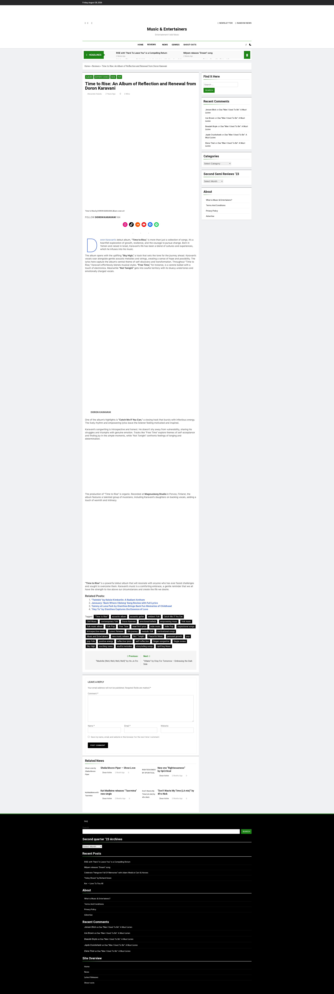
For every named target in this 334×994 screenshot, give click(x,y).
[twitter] (88, 23)
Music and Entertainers (97, 636)
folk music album (94, 626)
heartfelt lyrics (139, 626)
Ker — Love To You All (93, 883)
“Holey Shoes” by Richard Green (97, 878)
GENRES (176, 45)
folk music (186, 621)
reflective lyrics (124, 641)
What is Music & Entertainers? (219, 200)
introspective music (96, 631)
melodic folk (147, 631)
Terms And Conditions (215, 205)
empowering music (168, 621)
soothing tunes (106, 646)
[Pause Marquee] (247, 55)
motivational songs (166, 631)
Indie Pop (169, 626)
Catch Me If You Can (173, 616)
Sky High (91, 646)
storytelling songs (144, 646)
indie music (155, 626)
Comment (93, 693)
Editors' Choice (102, 77)
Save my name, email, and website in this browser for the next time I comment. (125, 737)
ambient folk (154, 616)
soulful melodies (124, 646)
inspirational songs (186, 626)
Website (164, 726)
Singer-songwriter (161, 641)
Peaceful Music (155, 636)
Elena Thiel (210, 143)
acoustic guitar (137, 616)
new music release (120, 636)
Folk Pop (111, 626)
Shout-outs (89, 983)
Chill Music (92, 621)
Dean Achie (107, 772)
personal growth (174, 636)
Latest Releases (91, 977)
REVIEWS (151, 44)
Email (127, 726)
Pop (119, 77)
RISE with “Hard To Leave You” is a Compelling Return (141, 53)
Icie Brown (209, 118)
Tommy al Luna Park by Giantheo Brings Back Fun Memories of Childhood (131, 606)
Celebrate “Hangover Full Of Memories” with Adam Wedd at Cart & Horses (116, 873)
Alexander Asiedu (94, 94)
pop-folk (91, 641)
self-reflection (142, 641)
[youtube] (92, 23)
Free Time (123, 626)
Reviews (96, 66)
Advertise (210, 216)
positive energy (106, 641)
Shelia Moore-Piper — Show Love (118, 768)
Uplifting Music (164, 646)
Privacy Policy (212, 211)
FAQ (86, 821)
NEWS (165, 45)
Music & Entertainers (167, 29)
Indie (113, 77)
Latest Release (116, 631)
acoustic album (119, 616)
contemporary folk (109, 621)
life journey (133, 631)
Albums (89, 77)
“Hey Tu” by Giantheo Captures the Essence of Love (119, 609)
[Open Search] (246, 45)
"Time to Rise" (101, 616)
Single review (180, 641)
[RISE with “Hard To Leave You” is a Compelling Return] (109, 56)
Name (91, 726)
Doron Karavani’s (108, 239)
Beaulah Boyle (211, 126)
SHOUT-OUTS (189, 45)
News (86, 972)
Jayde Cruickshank (213, 135)
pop (188, 636)
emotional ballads (148, 621)
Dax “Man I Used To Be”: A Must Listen (115, 927)
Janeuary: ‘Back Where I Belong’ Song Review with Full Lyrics (124, 603)
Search (85, 827)
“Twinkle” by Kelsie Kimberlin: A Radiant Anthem (118, 600)
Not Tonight (138, 636)
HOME (140, 45)
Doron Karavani (129, 621)
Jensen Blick (210, 110)
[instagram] (85, 23)
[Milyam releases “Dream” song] (176, 56)
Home (87, 66)
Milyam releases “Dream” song (198, 53)
